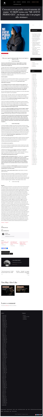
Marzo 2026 (34, 78)
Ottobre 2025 (34, 84)
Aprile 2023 (34, 122)
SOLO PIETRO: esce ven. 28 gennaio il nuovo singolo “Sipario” (22, 289)
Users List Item (14, 411)
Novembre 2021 (34, 144)
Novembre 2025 (34, 83)
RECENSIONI (34, 66)
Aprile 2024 (34, 107)
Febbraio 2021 (34, 155)
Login (26, 409)
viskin (11, 253)
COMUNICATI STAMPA (5, 53)
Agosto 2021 (4, 388)
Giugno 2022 (34, 135)
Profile (29, 409)
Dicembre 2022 (34, 127)
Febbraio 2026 (34, 79)
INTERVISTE (34, 65)
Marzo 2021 (34, 154)
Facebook (2, 222)
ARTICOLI (33, 62)
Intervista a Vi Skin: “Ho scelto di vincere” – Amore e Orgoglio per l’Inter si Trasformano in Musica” (24, 243)
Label (16, 409)
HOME (14, 409)
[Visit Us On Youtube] (40, 414)
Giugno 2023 (34, 120)
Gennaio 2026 (4, 321)
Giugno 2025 (34, 89)
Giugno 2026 (34, 74)
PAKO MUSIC (7, 234)
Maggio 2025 (4, 331)
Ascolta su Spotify (4, 76)
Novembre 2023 (34, 113)
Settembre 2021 (34, 146)
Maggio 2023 (34, 121)
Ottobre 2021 (34, 145)
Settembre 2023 (34, 116)
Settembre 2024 (34, 101)
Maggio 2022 (34, 136)
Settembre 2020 (4, 402)
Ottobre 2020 (34, 160)
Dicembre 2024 (34, 97)
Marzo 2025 (34, 93)
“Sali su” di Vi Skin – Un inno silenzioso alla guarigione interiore (5, 242)
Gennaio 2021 (4, 397)
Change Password (3, 409)
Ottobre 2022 (34, 130)
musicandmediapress (5, 251)
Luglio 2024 (34, 103)
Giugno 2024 (4, 345)
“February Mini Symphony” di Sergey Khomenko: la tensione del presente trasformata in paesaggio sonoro (36, 44)
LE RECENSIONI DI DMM (21, 409)
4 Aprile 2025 (4, 55)
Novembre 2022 (4, 369)
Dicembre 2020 (34, 158)
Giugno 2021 (34, 150)
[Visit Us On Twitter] (37, 414)
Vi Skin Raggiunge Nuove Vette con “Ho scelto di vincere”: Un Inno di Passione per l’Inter (14, 243)
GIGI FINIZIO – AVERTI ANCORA (6, 289)
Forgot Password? (9, 409)
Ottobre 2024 (4, 340)
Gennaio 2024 (34, 111)
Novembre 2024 (34, 98)
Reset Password (6, 411)
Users (10, 411)
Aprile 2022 (4, 378)
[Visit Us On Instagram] (35, 414)
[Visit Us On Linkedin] (41, 414)
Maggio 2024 (34, 106)
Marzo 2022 (34, 139)
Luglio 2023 (4, 359)
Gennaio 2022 (34, 141)
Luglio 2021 (34, 149)
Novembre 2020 (34, 159)
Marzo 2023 (4, 364)
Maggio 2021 (34, 151)
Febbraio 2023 (34, 125)
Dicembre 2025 (34, 82)
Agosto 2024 (34, 102)
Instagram (6, 222)
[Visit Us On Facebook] (38, 414)
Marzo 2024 (34, 108)
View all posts (14, 264)
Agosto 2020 (34, 163)
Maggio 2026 (34, 75)
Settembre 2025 (4, 326)
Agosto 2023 (34, 117)
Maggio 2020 (34, 164)
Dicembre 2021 (4, 383)
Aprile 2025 (34, 92)
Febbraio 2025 (34, 94)
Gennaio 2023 (34, 126)
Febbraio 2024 (4, 350)
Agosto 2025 (34, 87)
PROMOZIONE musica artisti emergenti (36, 409)
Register (2, 411)
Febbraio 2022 (34, 140)
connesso (6, 305)
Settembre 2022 (34, 131)
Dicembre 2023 (34, 112)
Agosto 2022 (34, 132)
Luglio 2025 (34, 88)
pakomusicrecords (5, 253)
